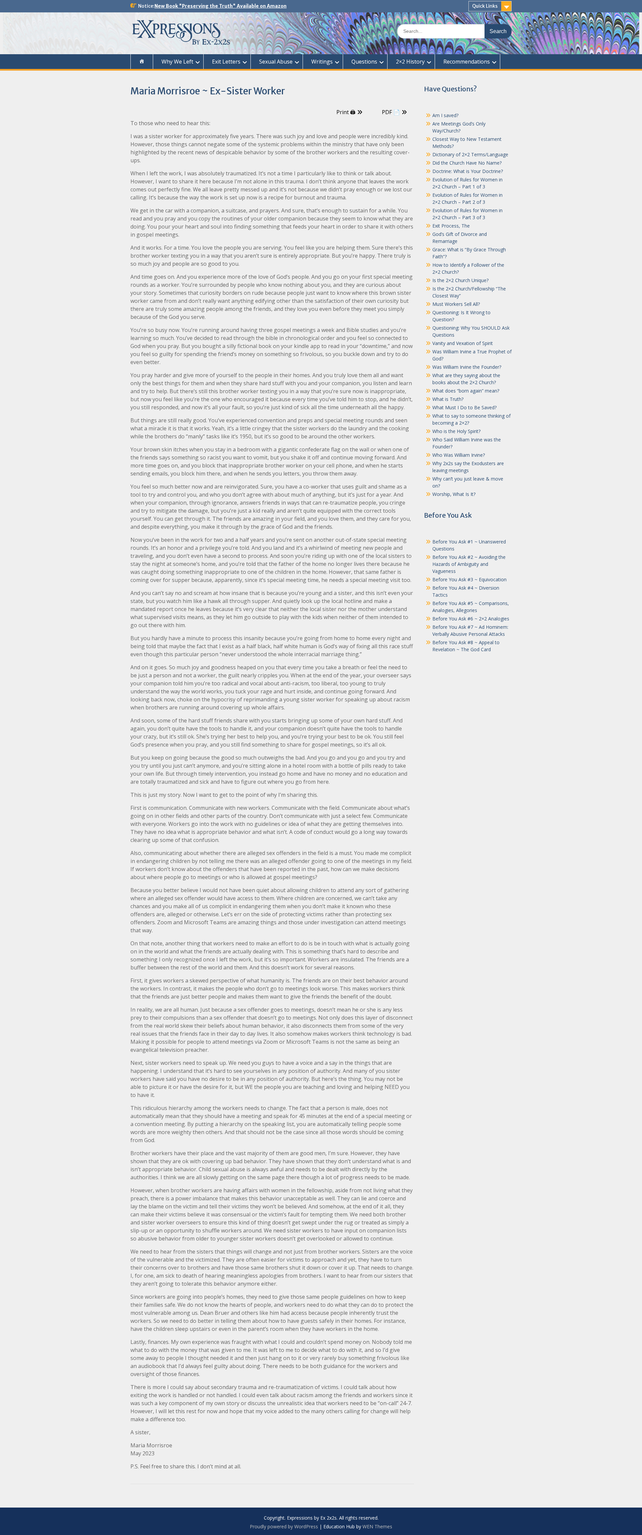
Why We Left (177, 61)
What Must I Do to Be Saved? (464, 407)
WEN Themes (377, 1526)
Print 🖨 (345, 112)
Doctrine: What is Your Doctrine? (467, 171)
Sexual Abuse (276, 61)
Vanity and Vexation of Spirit (462, 343)
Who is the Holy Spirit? (456, 431)
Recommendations (466, 61)
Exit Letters (226, 61)
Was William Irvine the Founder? (466, 367)
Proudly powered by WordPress (284, 1526)
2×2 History (410, 61)
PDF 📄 (391, 112)
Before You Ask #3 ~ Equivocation (469, 579)
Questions (364, 61)
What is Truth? (447, 399)
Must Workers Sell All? (456, 304)
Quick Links (485, 6)
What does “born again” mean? (465, 391)
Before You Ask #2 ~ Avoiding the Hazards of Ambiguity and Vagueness (469, 564)
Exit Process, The (451, 226)
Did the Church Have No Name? (467, 163)
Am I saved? (445, 115)
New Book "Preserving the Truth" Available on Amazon (220, 6)
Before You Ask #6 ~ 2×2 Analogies (470, 618)
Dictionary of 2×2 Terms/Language (470, 154)
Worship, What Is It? (453, 494)
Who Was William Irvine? (458, 455)
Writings (322, 61)
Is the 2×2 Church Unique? (460, 280)
